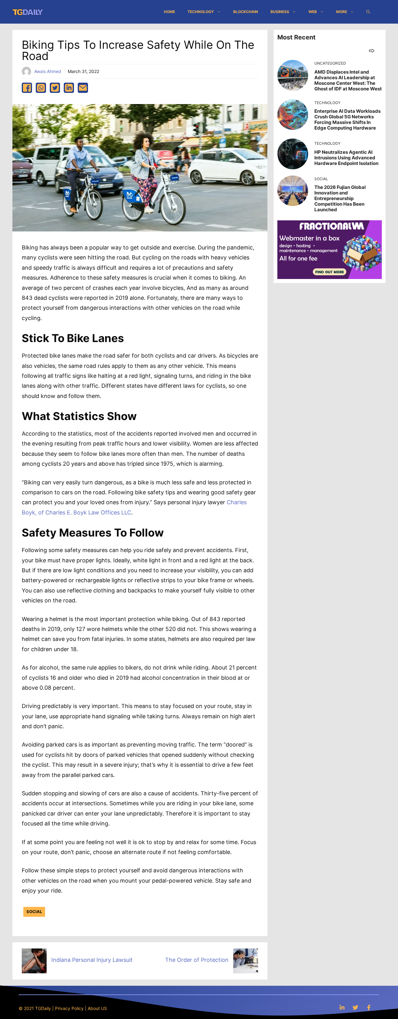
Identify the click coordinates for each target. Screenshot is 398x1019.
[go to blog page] (371, 50)
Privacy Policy (69, 1008)
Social (34, 911)
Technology (200, 11)
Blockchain (245, 11)
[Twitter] (355, 1007)
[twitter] (55, 88)
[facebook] (27, 88)
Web (312, 11)
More (341, 11)
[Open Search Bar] (368, 11)
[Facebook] (369, 1007)
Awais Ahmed (47, 71)
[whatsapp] (41, 88)
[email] (83, 88)
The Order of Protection (197, 960)
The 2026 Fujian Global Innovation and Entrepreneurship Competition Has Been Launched (340, 198)
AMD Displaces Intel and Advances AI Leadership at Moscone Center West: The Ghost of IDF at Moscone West (348, 80)
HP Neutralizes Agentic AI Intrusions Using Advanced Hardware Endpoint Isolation (346, 157)
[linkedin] (69, 88)
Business (280, 11)
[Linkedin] (342, 1007)
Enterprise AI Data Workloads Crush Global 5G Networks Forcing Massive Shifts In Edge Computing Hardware (347, 119)
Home (169, 11)
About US (97, 1008)
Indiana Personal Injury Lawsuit (92, 960)
